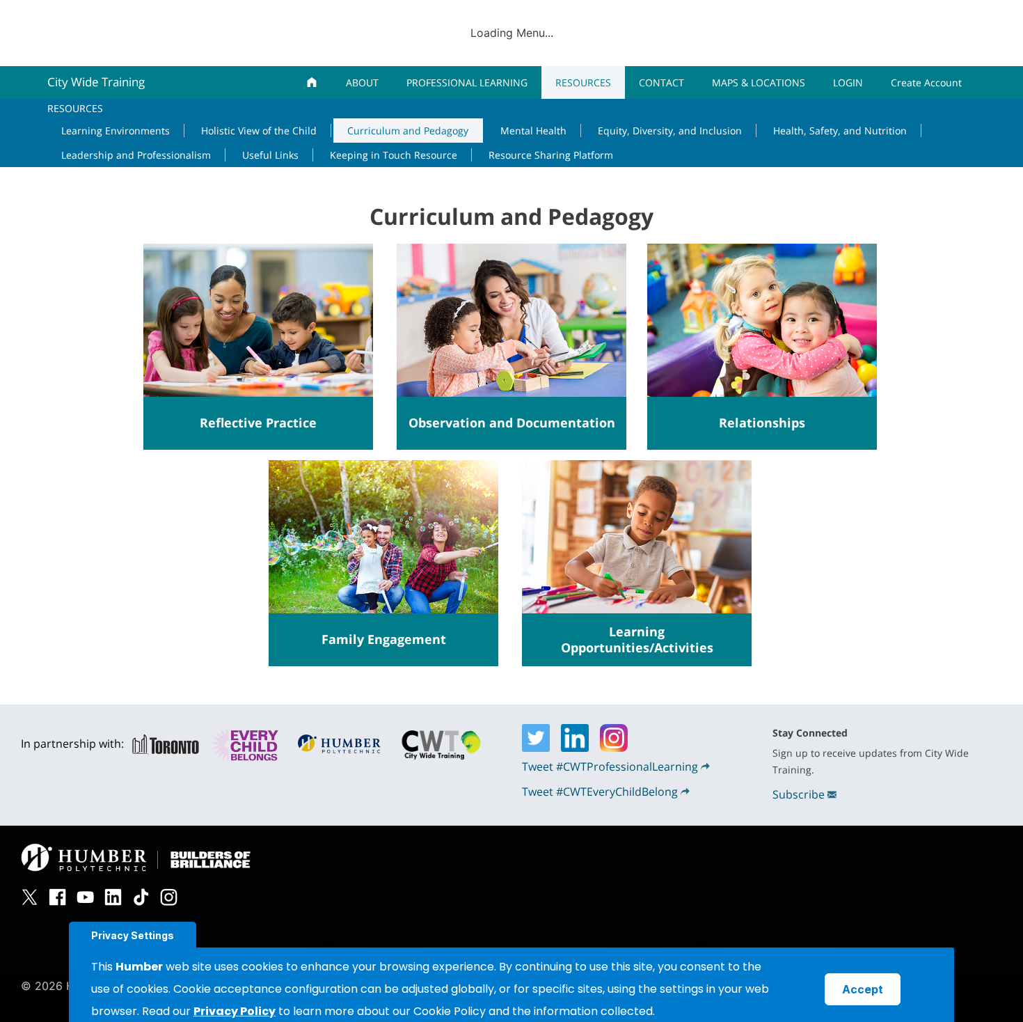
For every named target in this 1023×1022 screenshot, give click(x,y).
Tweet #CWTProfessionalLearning (610, 766)
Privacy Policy (234, 1011)
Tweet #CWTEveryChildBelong (600, 791)
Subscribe (798, 794)
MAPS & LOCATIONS (758, 82)
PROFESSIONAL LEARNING (467, 82)
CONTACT (661, 82)
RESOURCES (583, 82)
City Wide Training (96, 82)
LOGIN (848, 82)
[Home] (312, 82)
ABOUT (362, 82)
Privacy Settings (132, 935)
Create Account (926, 82)
